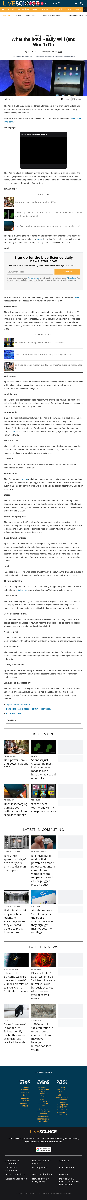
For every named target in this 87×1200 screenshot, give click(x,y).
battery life (23, 590)
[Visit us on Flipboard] (38, 3)
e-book (12, 431)
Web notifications (42, 1174)
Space (68, 9)
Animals (11, 9)
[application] (43, 150)
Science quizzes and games (62, 1089)
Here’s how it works (69, 56)
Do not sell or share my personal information (69, 1182)
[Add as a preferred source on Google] (43, 1149)
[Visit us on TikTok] (42, 3)
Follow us (66, 99)
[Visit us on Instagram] (30, 3)
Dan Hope (32, 51)
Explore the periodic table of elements (43, 1111)
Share (9, 99)
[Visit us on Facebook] (23, 3)
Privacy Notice (71, 278)
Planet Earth (57, 9)
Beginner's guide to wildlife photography (62, 1097)
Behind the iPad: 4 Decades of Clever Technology (28, 709)
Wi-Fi (76, 297)
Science (45, 9)
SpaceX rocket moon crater (25, 15)
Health (35, 9)
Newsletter (78, 99)
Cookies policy (67, 1167)
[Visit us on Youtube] (34, 3)
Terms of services (34, 278)
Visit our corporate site (51, 1142)
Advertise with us (15, 1174)
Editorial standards (16, 1179)
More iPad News (13, 713)
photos (25, 479)
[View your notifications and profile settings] (76, 3)
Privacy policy (40, 1167)
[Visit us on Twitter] (26, 3)
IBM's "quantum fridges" (51, 15)
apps (39, 239)
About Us (64, 1161)
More (77, 9)
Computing (48, 36)
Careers (63, 1174)
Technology (37, 36)
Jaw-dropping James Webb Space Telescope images (43, 1091)
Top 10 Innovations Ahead (18, 704)
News (60, 51)
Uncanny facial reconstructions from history (43, 1119)
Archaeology (23, 9)
